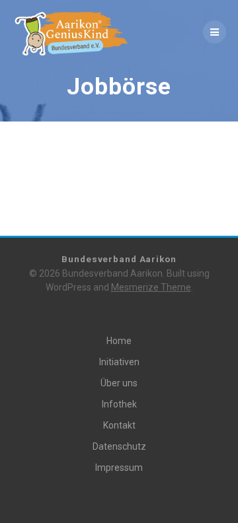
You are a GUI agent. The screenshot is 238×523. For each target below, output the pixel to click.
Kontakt (119, 425)
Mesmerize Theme (151, 287)
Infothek (119, 404)
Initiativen (119, 362)
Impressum (119, 467)
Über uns (119, 383)
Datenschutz (119, 446)
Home (119, 340)
